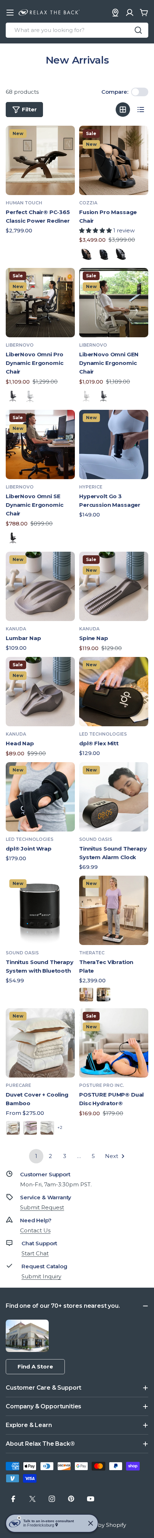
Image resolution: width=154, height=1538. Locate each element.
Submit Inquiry (41, 1276)
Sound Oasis (95, 839)
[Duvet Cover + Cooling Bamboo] (40, 1043)
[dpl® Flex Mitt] (113, 691)
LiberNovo (20, 345)
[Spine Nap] (113, 586)
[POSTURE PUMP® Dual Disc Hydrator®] (113, 1043)
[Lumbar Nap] (40, 586)
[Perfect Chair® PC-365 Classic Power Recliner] (40, 160)
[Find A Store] (115, 12)
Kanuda (16, 628)
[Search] (138, 30)
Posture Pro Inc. (101, 1085)
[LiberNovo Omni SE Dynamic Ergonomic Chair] (40, 444)
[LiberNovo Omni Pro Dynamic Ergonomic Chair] (40, 302)
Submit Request (42, 1207)
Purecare (18, 1085)
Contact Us (35, 1230)
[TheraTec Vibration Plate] (113, 910)
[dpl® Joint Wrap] (40, 796)
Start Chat (35, 1253)
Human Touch (24, 202)
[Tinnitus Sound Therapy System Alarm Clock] (113, 796)
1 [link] (36, 1156)
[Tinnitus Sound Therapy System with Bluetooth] (40, 910)
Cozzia (88, 202)
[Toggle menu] (10, 12)
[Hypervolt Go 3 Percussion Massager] (113, 444)
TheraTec (92, 952)
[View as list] (140, 109)
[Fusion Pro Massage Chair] (113, 160)
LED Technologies (103, 734)
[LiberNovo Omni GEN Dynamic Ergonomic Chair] (113, 302)
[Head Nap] (40, 691)
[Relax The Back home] (49, 12)
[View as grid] (122, 109)
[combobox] (77, 30)
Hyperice (90, 487)
